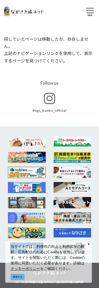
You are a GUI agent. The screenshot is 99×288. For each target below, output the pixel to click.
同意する (17, 276)
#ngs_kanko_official (49, 110)
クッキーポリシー (25, 268)
